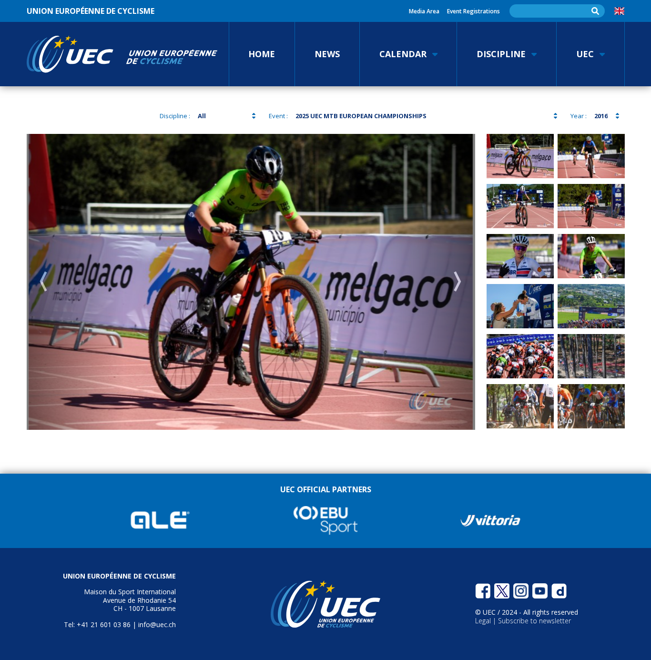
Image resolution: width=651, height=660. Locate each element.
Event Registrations (473, 11)
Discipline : (175, 116)
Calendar (403, 54)
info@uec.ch (157, 624)
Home (261, 54)
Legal (484, 620)
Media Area (424, 11)
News (327, 54)
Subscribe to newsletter (534, 620)
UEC (585, 54)
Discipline (501, 54)
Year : (578, 116)
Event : (278, 116)
